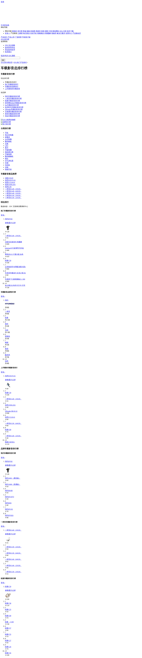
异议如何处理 (10, 50)
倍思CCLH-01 (10, 182)
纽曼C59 (8, 260)
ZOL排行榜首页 (6, 62)
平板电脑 (8, 150)
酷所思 (7, 355)
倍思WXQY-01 (10, 180)
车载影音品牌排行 (11, 86)
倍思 (6, 361)
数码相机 (8, 141)
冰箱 (6, 167)
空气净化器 (9, 161)
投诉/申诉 (4, 56)
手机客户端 (26, 37)
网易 (6, 342)
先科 (6, 330)
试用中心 (68, 33)
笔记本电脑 (9, 135)
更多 (7, 33)
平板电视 (8, 154)
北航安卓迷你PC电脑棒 (13, 242)
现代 (6, 300)
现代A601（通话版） (12, 478)
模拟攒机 (55, 31)
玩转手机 (33, 33)
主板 (6, 143)
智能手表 (8, 169)
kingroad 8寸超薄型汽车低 (14, 248)
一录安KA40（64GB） (13, 191)
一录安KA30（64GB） (13, 423)
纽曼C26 (8, 647)
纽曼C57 (8, 628)
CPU (6, 146)
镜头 (6, 158)
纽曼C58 (8, 603)
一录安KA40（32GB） (13, 193)
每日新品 (26, 33)
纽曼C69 (8, 430)
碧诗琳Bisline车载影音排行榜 (15, 103)
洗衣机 (7, 165)
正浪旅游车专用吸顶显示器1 (15, 267)
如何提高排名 (10, 47)
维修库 (53, 33)
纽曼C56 (8, 653)
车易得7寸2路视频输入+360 (15, 279)
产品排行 (4, 37)
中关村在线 (5, 25)
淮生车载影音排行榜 (12, 116)
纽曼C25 (8, 609)
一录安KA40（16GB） (13, 189)
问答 (65, 31)
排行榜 (19, 31)
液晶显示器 (9, 152)
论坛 (61, 31)
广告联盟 (18, 37)
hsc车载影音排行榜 (12, 105)
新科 (6, 324)
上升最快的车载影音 (12, 89)
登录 (2, 2)
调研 (46, 31)
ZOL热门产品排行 (20, 62)
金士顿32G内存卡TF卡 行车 (15, 285)
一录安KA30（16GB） (13, 195)
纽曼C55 (8, 634)
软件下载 (70, 31)
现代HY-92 (9, 509)
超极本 (7, 137)
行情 (50, 31)
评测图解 (47, 33)
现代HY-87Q (9, 497)
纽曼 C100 (9, 622)
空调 (6, 163)
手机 (6, 133)
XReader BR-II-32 (11, 411)
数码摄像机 (9, 156)
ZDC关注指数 (10, 45)
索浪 (6, 349)
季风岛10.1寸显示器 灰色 (14, 254)
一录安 (7, 311)
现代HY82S (9, 515)
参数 (6, 223)
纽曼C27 (8, 640)
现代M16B (9, 490)
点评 (14, 223)
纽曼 (6, 318)
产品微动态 (77, 33)
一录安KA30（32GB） (13, 197)
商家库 (38, 31)
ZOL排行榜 (5, 39)
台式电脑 (8, 139)
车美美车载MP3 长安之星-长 (15, 273)
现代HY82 (8, 219)
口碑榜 (20, 33)
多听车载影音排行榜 (12, 114)
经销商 (32, 31)
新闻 (42, 31)
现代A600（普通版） (12, 484)
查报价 (14, 31)
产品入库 (11, 37)
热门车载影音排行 (11, 84)
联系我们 (8, 52)
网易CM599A (10, 442)
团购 (28, 31)
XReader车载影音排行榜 (14, 109)
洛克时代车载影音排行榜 (14, 107)
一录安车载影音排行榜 (13, 98)
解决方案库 (61, 33)
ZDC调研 (11, 56)
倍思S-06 (8, 187)
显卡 (6, 148)
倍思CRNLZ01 (10, 184)
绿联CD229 (9, 178)
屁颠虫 (7, 336)
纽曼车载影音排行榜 (12, 101)
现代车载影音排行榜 (12, 96)
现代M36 (8, 503)
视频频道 (40, 33)
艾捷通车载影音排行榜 (13, 111)
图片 (10, 223)
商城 (24, 31)
